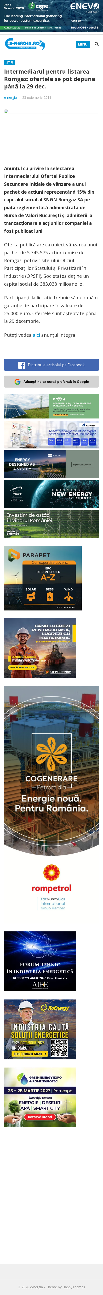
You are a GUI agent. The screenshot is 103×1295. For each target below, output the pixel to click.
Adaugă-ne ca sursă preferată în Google (56, 381)
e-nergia (10, 97)
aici (36, 335)
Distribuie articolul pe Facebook (56, 364)
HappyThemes (74, 1287)
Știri (9, 62)
